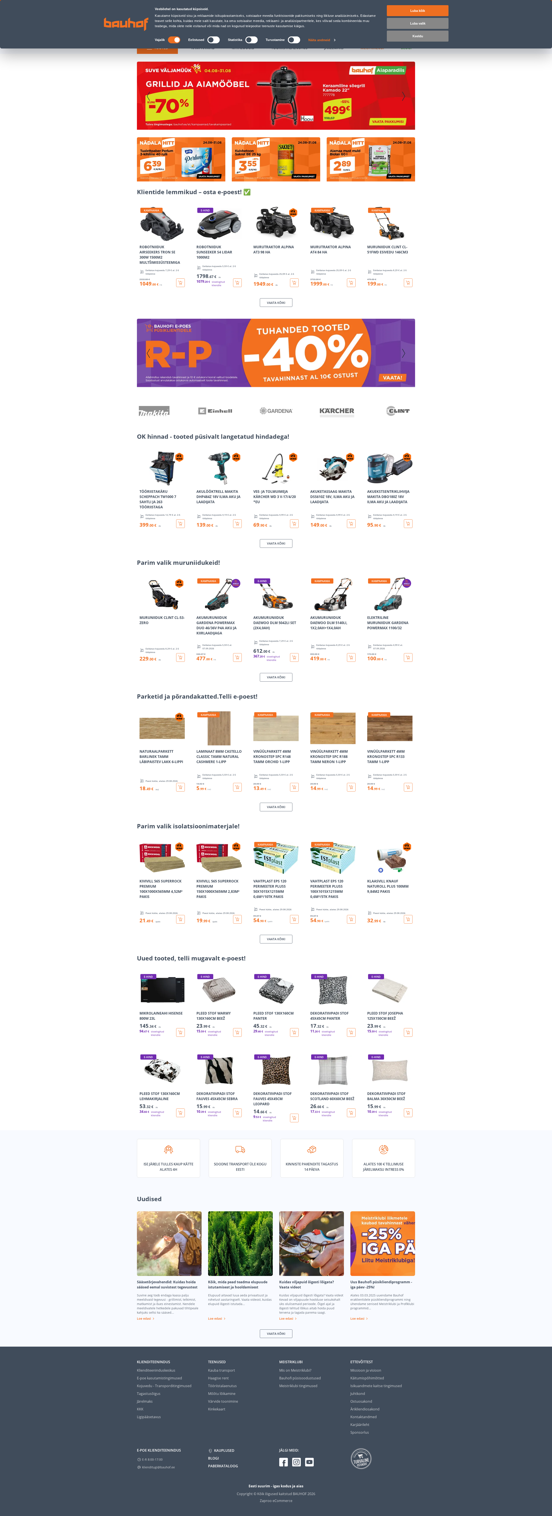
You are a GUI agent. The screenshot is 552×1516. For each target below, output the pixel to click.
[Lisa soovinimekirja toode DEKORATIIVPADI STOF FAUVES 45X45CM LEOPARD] (257, 1085)
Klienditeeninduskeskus (156, 1370)
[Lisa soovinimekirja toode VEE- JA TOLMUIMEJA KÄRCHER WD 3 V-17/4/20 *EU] (257, 482)
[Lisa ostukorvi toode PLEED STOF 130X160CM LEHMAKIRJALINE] (180, 1113)
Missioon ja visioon (365, 1370)
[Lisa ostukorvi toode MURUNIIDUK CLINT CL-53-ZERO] (180, 657)
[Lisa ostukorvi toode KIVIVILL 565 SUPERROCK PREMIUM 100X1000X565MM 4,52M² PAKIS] (180, 919)
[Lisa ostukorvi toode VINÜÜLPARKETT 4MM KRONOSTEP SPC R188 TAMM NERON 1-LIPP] (351, 787)
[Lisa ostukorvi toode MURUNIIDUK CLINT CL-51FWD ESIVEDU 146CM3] (408, 282)
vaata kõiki (276, 303)
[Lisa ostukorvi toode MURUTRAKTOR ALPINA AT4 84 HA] (351, 282)
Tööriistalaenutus (222, 1385)
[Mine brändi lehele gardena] (276, 411)
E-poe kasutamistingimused (159, 1378)
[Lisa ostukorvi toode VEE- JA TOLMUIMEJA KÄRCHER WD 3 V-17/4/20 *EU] (294, 523)
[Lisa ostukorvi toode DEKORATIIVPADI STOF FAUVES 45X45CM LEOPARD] (294, 1118)
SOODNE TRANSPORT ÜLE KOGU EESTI (240, 1167)
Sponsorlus (359, 1432)
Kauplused (223, 1450)
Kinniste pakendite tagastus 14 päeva (312, 1167)
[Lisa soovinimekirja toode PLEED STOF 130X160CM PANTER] (257, 1004)
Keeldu (417, 36)
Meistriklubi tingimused (298, 1385)
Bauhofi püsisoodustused (300, 1378)
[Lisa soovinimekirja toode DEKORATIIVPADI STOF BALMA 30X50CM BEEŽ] (371, 1085)
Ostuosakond (361, 1401)
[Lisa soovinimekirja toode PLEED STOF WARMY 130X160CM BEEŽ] (200, 1004)
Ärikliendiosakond (365, 1409)
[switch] (213, 39)
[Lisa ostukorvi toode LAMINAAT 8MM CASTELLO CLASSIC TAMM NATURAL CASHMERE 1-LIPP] (237, 787)
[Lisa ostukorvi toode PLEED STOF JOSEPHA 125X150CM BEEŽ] (408, 1032)
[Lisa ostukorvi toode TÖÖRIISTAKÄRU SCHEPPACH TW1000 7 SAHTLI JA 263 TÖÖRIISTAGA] (180, 523)
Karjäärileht (359, 1424)
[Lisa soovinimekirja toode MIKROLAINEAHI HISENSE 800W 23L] (143, 1004)
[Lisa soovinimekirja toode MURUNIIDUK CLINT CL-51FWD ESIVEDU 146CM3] (371, 238)
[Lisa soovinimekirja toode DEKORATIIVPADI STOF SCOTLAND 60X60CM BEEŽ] (314, 1085)
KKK (140, 1409)
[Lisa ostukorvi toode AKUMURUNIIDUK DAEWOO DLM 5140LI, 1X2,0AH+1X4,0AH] (351, 657)
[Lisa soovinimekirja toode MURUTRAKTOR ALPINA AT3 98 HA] (257, 238)
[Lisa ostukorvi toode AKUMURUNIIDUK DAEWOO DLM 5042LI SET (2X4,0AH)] (294, 657)
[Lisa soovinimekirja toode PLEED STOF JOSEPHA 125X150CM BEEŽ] (371, 1004)
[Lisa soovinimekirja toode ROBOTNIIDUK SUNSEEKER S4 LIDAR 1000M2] (200, 238)
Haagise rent (218, 1378)
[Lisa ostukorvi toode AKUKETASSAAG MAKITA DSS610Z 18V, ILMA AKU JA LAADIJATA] (351, 523)
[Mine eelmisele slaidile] (148, 96)
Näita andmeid (319, 40)
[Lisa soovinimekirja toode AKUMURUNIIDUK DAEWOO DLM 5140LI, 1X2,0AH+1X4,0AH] (314, 609)
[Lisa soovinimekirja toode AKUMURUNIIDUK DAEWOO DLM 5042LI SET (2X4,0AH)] (257, 609)
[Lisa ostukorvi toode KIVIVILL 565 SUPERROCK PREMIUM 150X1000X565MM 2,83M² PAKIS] (237, 919)
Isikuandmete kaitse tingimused (376, 1385)
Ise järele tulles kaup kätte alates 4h (168, 1167)
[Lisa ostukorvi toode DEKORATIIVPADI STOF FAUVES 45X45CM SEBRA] (237, 1113)
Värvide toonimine (223, 1401)
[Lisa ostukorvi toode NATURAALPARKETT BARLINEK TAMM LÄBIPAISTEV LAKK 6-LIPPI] (180, 787)
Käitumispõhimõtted (367, 1378)
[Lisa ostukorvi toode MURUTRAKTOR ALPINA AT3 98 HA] (294, 282)
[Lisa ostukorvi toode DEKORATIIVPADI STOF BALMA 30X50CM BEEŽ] (408, 1113)
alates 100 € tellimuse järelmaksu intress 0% (383, 1167)
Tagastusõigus (148, 1393)
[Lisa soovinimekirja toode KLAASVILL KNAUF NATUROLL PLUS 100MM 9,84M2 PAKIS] (371, 872)
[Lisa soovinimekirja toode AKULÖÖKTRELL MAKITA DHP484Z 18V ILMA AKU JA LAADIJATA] (200, 482)
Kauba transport (221, 1370)
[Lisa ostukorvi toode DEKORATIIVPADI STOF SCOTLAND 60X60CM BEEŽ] (351, 1113)
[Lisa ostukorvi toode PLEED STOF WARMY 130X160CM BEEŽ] (237, 1032)
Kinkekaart (216, 1409)
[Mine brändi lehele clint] (398, 411)
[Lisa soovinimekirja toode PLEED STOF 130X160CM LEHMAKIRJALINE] (143, 1085)
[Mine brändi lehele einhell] (215, 411)
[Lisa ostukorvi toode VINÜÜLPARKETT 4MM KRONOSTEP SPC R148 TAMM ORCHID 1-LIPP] (294, 787)
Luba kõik (417, 10)
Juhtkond (357, 1393)
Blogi (213, 1458)
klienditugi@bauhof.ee (158, 1467)
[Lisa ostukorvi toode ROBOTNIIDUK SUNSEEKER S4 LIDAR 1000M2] (237, 282)
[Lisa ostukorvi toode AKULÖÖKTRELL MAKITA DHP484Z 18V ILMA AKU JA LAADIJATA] (237, 523)
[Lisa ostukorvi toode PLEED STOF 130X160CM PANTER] (294, 1032)
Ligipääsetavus (149, 1417)
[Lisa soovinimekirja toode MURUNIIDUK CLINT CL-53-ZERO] (143, 609)
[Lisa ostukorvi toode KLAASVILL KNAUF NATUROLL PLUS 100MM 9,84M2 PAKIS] (408, 919)
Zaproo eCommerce (276, 1500)
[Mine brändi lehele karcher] (337, 411)
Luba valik (417, 23)
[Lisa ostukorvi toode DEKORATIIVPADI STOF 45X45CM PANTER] (351, 1032)
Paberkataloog (223, 1466)
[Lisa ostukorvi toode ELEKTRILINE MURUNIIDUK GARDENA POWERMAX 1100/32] (408, 657)
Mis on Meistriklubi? (295, 1370)
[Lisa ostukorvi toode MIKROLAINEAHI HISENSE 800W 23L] (180, 1032)
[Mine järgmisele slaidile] (403, 96)
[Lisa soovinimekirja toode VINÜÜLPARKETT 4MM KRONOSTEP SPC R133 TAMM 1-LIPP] (371, 742)
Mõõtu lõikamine (221, 1393)
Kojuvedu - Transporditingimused (164, 1385)
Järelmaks (145, 1401)
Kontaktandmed (363, 1417)
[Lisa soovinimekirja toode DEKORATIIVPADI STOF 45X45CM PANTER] (314, 1004)
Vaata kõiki (276, 543)
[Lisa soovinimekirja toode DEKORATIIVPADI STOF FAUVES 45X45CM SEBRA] (200, 1085)
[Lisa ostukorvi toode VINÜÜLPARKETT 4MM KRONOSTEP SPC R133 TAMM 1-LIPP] (408, 787)
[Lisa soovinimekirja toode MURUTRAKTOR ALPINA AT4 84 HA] (314, 238)
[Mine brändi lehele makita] (154, 411)
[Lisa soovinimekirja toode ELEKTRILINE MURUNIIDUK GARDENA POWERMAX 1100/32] (371, 609)
